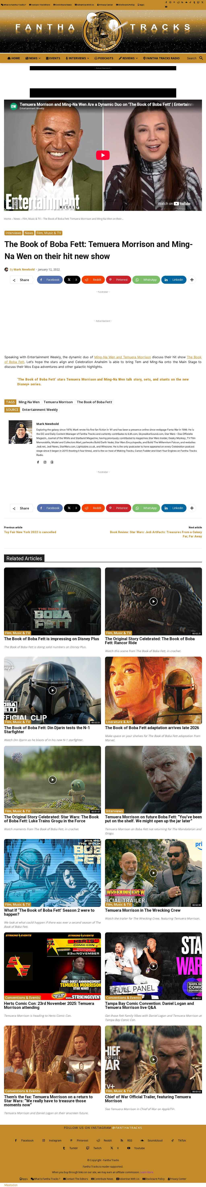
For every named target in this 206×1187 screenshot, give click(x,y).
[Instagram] (170, 2)
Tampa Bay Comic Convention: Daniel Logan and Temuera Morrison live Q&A (149, 1005)
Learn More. (147, 1172)
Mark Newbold (24, 269)
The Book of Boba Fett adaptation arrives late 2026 (152, 727)
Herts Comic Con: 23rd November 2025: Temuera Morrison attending (49, 1005)
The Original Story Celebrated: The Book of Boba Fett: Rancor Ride (150, 640)
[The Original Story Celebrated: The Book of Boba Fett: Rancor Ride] (153, 601)
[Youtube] (166, 7)
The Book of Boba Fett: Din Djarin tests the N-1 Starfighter (47, 729)
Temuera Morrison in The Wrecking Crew (142, 910)
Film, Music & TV (32, 218)
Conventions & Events (22, 997)
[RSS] (182, 2)
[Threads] (52, 461)
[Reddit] (178, 2)
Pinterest (82, 1140)
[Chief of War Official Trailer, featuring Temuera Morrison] (153, 1059)
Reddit (108, 1140)
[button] (196, 58)
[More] (192, 280)
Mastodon (11, 1185)
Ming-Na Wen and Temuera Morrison (122, 357)
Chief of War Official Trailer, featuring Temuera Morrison (148, 1098)
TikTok (182, 1140)
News (17, 218)
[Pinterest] (174, 2)
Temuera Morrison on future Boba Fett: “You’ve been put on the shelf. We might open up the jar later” (153, 818)
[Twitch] (198, 2)
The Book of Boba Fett (94, 402)
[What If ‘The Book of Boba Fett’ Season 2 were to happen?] (52, 873)
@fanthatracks (127, 1128)
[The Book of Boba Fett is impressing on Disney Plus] (52, 601)
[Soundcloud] (186, 2)
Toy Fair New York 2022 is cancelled (30, 532)
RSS (129, 1140)
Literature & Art (119, 722)
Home (7, 218)
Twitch (97, 1148)
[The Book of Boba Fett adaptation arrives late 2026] (153, 690)
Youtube (139, 1148)
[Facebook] (166, 2)
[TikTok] (190, 2)
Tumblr (73, 1148)
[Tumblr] (194, 2)
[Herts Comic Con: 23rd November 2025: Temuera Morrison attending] (52, 966)
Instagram (55, 1140)
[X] (202, 2)
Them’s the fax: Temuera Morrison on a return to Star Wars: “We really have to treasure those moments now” (48, 1100)
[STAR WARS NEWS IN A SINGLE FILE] (103, 31)
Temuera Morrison (58, 402)
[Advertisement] (103, 79)
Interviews (13, 233)
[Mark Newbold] (7, 269)
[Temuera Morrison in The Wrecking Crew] (153, 873)
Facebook (27, 1140)
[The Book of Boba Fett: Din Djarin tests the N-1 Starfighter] (52, 690)
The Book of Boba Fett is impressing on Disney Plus (51, 638)
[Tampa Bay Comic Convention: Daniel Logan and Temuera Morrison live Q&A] (153, 966)
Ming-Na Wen (29, 402)
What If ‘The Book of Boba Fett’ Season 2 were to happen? (49, 912)
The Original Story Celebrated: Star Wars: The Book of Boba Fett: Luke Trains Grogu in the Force (51, 818)
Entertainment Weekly (40, 409)
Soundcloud (155, 1140)
